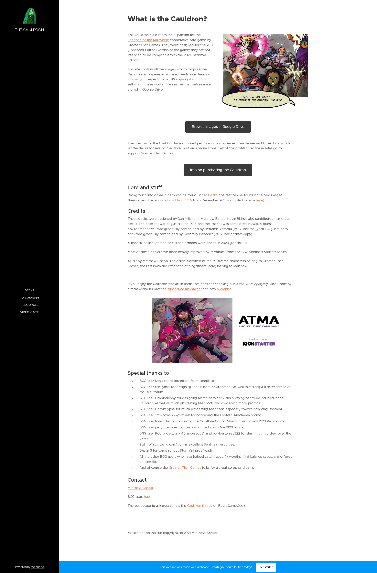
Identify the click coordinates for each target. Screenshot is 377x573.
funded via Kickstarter (184, 289)
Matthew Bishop (140, 488)
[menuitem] (29, 290)
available (223, 289)
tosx (147, 496)
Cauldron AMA (180, 200)
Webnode (37, 567)
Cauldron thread (199, 505)
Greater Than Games (185, 467)
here (259, 200)
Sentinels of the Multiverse (148, 40)
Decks (213, 195)
